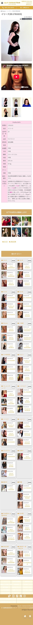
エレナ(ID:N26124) (11, 394)
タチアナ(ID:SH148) (11, 338)
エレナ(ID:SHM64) (27, 401)
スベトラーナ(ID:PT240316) (11, 538)
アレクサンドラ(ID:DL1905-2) (27, 329)
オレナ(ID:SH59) (27, 392)
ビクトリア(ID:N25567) (27, 442)
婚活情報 (5, 587)
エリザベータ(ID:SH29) (11, 306)
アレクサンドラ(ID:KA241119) (27, 338)
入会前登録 (5, 590)
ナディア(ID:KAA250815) (11, 570)
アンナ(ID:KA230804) (27, 346)
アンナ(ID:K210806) (11, 411)
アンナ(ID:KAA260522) (11, 266)
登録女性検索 (16, 581)
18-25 (23, 19)
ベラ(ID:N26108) (11, 456)
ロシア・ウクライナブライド (25, 606)
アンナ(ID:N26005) (27, 425)
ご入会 (17, 186)
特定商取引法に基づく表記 (8, 602)
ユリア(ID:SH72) (11, 314)
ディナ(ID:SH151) (27, 306)
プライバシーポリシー (25, 599)
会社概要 (8, 599)
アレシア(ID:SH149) (27, 315)
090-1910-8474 (9, 8)
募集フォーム (16, 590)
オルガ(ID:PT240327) (11, 530)
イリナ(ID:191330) (11, 488)
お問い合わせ (5, 593)
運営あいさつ (27, 584)
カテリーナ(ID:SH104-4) (27, 571)
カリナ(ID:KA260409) (11, 275)
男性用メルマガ (16, 587)
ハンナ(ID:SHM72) (11, 346)
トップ (5, 581)
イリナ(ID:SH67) (11, 442)
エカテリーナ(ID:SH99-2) (27, 520)
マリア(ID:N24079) (27, 536)
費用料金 (27, 581)
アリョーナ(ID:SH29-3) (27, 554)
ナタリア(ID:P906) (11, 465)
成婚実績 (16, 584)
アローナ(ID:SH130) (27, 266)
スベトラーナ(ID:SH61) (11, 425)
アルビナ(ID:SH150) (27, 275)
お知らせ (16, 593)
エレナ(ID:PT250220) (11, 521)
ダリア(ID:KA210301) (27, 457)
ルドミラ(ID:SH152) (11, 329)
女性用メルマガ (27, 587)
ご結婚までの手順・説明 (5, 584)
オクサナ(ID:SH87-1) (27, 528)
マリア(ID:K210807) (11, 402)
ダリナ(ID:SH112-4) (27, 563)
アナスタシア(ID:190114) (27, 409)
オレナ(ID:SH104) (27, 297)
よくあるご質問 (27, 590)
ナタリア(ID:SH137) (11, 474)
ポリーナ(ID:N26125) (11, 283)
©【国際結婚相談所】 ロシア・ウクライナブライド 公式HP (17, 608)
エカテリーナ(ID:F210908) (27, 434)
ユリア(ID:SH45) (11, 297)
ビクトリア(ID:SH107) (27, 283)
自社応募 (29, 19)
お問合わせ (26, 8)
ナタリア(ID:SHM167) (11, 434)
